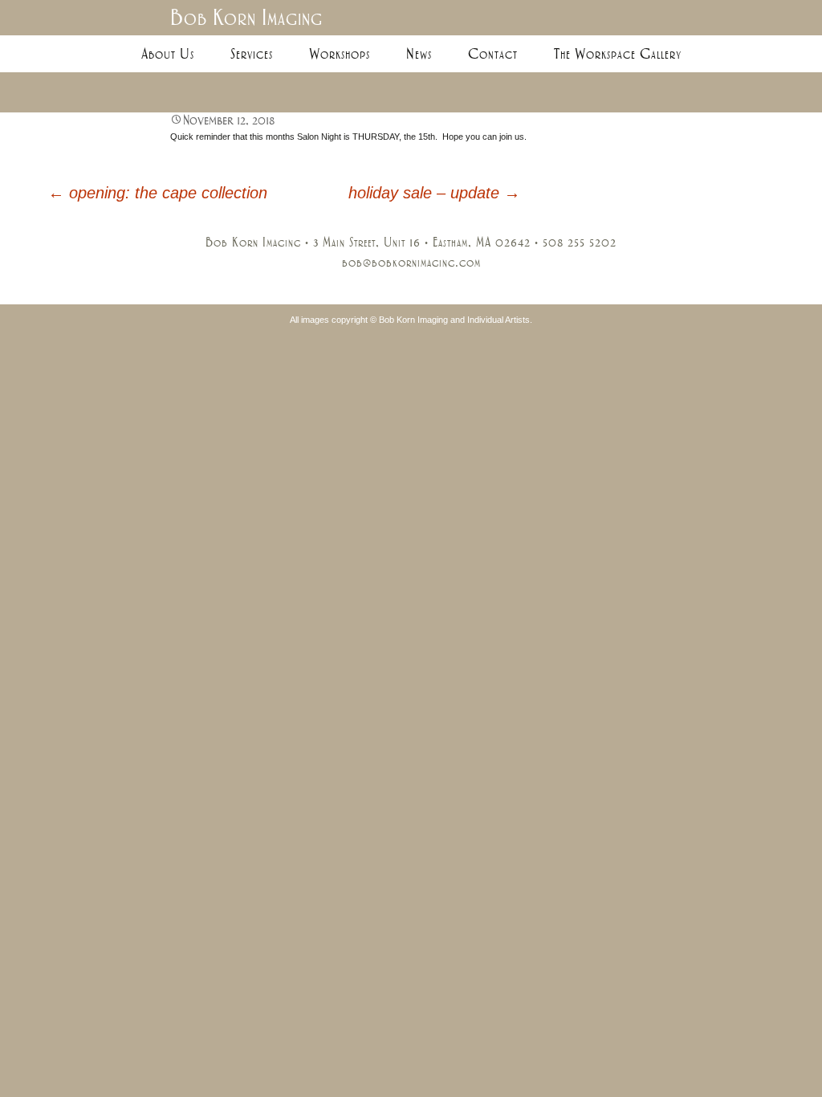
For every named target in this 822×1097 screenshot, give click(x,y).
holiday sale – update (434, 193)
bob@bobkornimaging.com (411, 262)
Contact (493, 53)
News (419, 53)
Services (251, 53)
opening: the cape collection (157, 193)
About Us (167, 53)
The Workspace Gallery (618, 53)
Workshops (339, 53)
